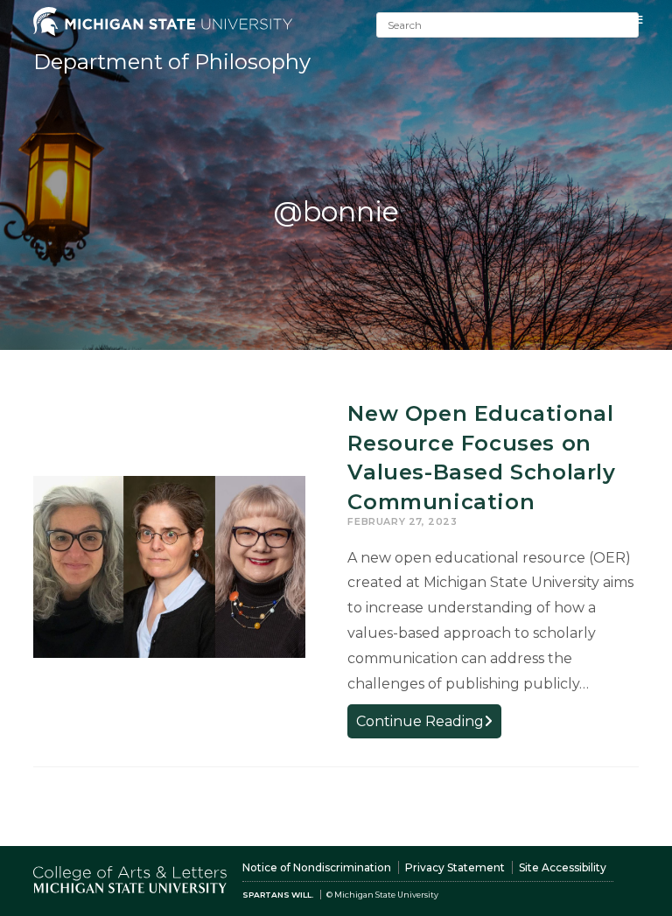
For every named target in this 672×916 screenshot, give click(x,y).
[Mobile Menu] (638, 20)
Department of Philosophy (172, 61)
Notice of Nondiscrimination (316, 867)
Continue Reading (428, 724)
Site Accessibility (562, 867)
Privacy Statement (455, 867)
